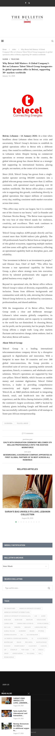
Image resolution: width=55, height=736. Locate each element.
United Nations (17, 653)
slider (14, 49)
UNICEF (6, 653)
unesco (40, 649)
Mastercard (8, 642)
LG (32, 638)
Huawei (32, 631)
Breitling (29, 619)
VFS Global (31, 653)
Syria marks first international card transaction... (20, 713)
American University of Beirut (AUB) (17, 612)
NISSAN (19, 642)
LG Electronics (42, 638)
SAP (5, 649)
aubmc (43, 616)
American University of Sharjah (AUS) (17, 616)
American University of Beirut (30, 608)
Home (5, 49)
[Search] (52, 41)
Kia (22, 634)
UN (33, 649)
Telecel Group (22, 423)
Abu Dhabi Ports (9, 608)
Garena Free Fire (40, 627)
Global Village (9, 631)
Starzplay (13, 649)
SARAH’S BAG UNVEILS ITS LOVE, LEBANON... (21, 700)
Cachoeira (8, 423)
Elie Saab (7, 627)
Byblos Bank (41, 619)
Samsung (44, 646)
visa (39, 653)
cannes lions (8, 623)
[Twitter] (29, 3)
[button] (5, 498)
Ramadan (7, 646)
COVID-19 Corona (42, 623)
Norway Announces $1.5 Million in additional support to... (21, 727)
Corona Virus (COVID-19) (25, 623)
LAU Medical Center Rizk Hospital (16, 638)
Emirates (17, 627)
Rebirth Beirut (19, 646)
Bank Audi (7, 619)
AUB (35, 616)
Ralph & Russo (41, 642)
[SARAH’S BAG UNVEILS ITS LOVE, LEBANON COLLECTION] (27, 491)
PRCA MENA (28, 642)
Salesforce (33, 646)
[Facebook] (25, 3)
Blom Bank (18, 619)
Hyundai (41, 631)
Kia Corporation (32, 634)
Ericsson (27, 627)
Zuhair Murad (9, 657)
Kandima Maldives (10, 634)
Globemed (22, 631)
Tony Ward (25, 649)
